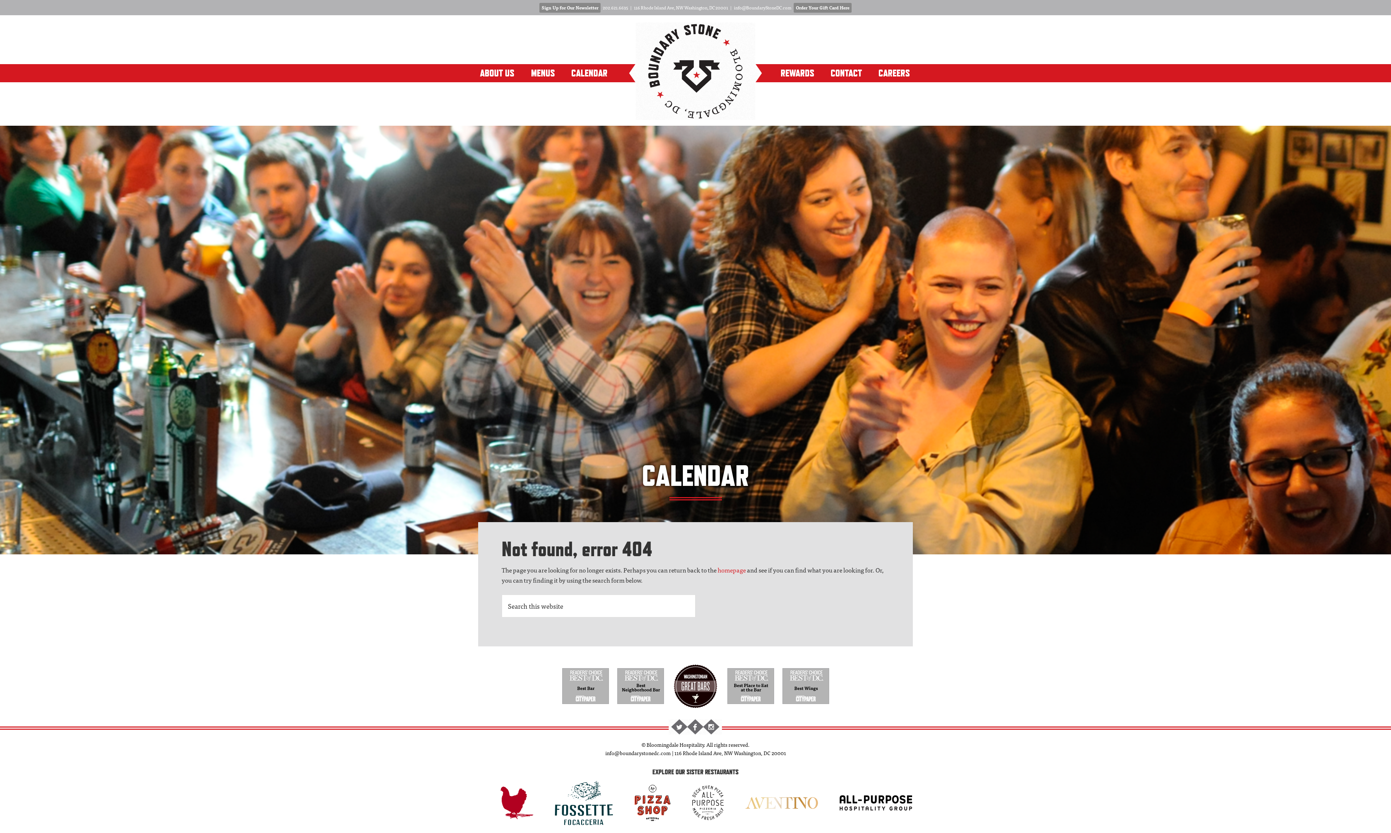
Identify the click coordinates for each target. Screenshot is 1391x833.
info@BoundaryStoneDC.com (762, 7)
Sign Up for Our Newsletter (570, 7)
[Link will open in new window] (586, 705)
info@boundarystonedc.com (638, 753)
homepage (732, 570)
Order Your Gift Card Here (822, 7)
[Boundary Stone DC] (695, 116)
